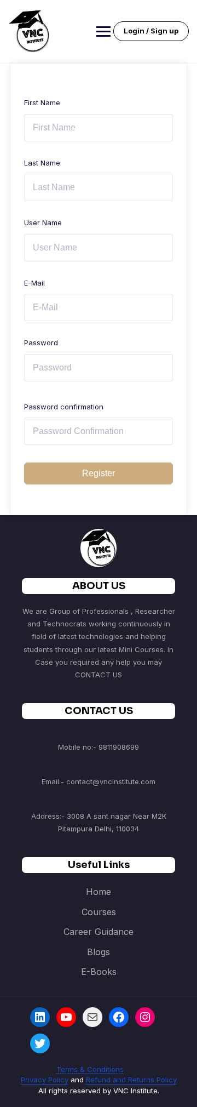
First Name (42, 102)
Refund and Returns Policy (131, 1079)
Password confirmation (63, 406)
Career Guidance (98, 931)
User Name (43, 222)
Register (98, 473)
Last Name (42, 162)
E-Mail (34, 282)
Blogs (98, 951)
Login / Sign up (151, 30)
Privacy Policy (44, 1079)
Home (98, 891)
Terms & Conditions (90, 1069)
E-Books (99, 971)
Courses (99, 911)
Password (41, 342)
